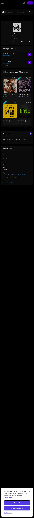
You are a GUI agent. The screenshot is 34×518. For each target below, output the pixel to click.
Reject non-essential (17, 508)
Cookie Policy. (8, 498)
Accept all (17, 503)
